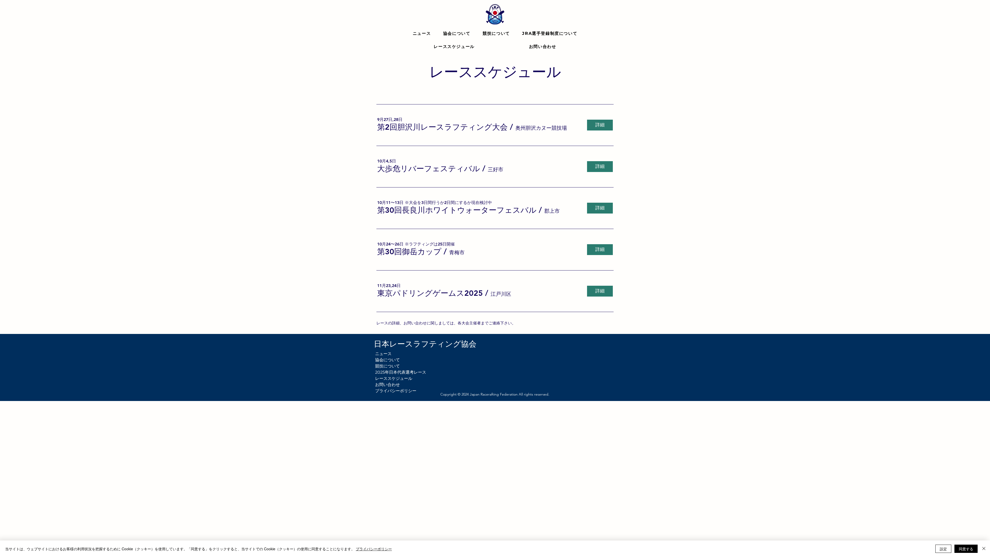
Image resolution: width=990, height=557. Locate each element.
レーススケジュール (393, 378)
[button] (442, 127)
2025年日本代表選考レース (397, 372)
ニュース (383, 353)
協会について (387, 359)
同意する (966, 548)
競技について (387, 366)
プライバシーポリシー (395, 390)
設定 (943, 548)
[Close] (984, 549)
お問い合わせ (387, 384)
